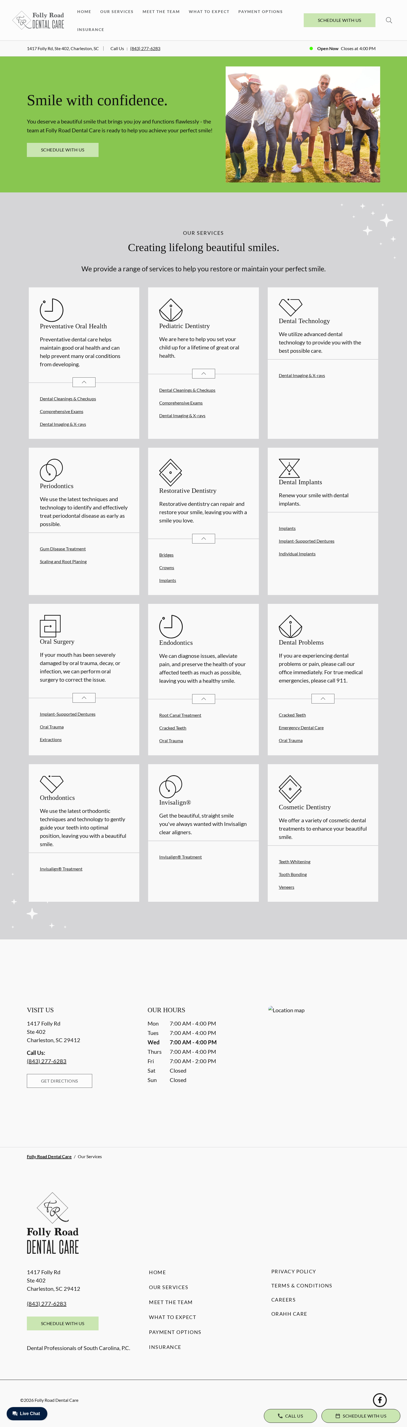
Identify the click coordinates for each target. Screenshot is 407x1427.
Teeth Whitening (294, 861)
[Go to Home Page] (38, 20)
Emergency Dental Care (301, 727)
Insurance (90, 29)
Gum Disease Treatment (63, 548)
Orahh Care (289, 1314)
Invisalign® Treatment (61, 868)
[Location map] (324, 1065)
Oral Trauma (52, 726)
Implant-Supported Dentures (306, 541)
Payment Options (260, 11)
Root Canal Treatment (180, 715)
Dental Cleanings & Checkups (68, 398)
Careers (283, 1300)
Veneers (286, 887)
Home (84, 11)
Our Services (117, 11)
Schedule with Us (339, 20)
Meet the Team (161, 11)
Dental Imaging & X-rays (63, 424)
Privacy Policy (293, 1271)
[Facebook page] (380, 1400)
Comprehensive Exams (61, 411)
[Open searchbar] (389, 20)
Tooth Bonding (293, 874)
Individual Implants (297, 553)
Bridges (166, 554)
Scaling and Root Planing (63, 561)
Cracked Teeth (172, 727)
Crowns (166, 567)
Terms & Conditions (302, 1285)
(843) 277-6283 (145, 48)
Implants (167, 580)
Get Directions (59, 1080)
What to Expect (209, 11)
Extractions (51, 739)
